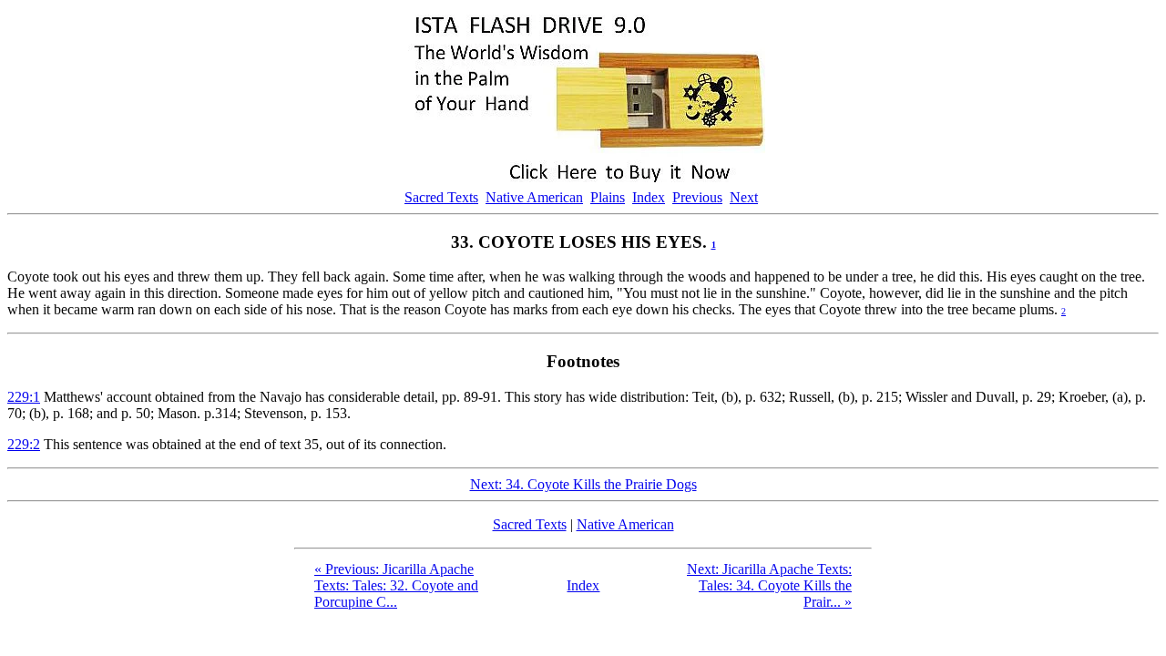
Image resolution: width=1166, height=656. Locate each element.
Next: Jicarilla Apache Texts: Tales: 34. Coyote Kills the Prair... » (769, 585)
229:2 (23, 444)
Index (648, 197)
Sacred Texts (441, 197)
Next (744, 197)
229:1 (23, 397)
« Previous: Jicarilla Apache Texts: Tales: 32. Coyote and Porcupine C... (396, 585)
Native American (534, 197)
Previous (697, 197)
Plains (607, 197)
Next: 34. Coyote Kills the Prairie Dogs (583, 484)
